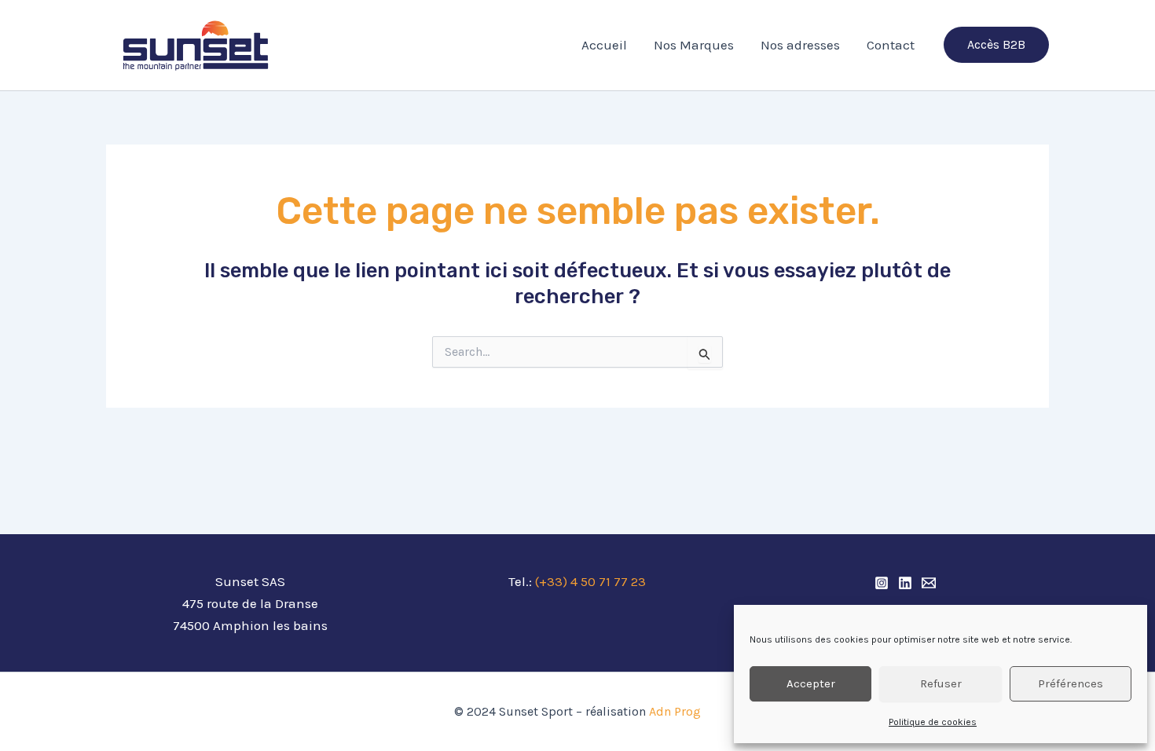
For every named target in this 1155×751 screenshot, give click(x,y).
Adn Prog (673, 711)
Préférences (1070, 683)
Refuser (941, 683)
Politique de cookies (933, 721)
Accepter (810, 683)
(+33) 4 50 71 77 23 (590, 581)
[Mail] (929, 583)
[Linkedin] (905, 583)
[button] (996, 45)
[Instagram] (881, 583)
